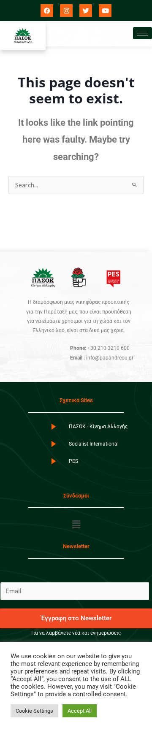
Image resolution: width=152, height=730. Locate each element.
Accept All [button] (80, 711)
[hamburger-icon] (142, 33)
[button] (76, 524)
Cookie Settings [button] (34, 711)
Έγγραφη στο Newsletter (76, 618)
